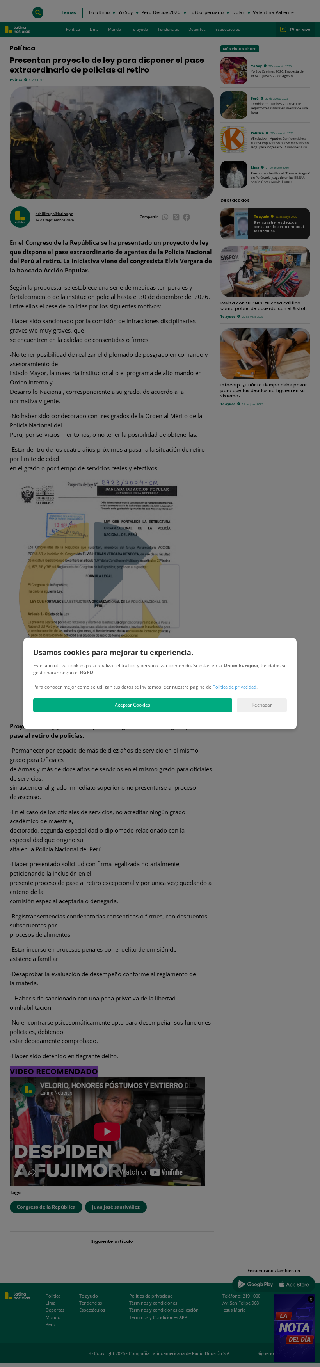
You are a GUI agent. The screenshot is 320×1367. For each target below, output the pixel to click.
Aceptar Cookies (132, 704)
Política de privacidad (234, 687)
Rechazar (262, 704)
